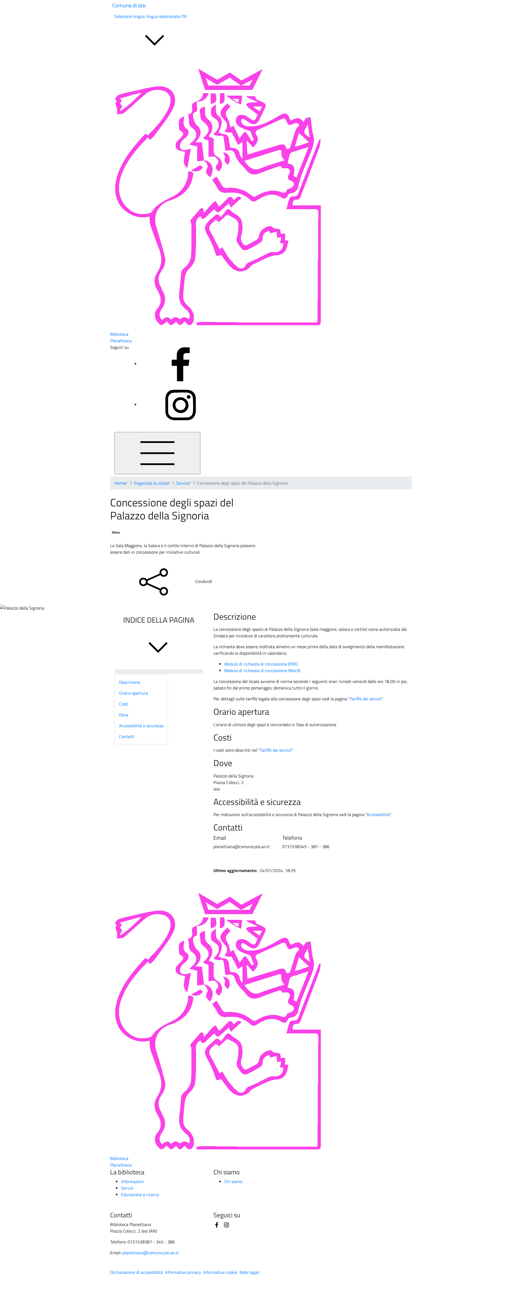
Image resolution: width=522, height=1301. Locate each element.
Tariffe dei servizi (365, 698)
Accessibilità (378, 814)
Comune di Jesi (129, 5)
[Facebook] (180, 363)
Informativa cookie (220, 1272)
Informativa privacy (183, 1272)
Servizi (182, 483)
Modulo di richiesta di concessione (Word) (262, 670)
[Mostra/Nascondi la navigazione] (157, 453)
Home (119, 483)
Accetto (68, 1297)
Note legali (249, 1272)
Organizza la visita (151, 483)
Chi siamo (233, 1181)
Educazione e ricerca (140, 1194)
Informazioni (132, 1181)
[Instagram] (180, 404)
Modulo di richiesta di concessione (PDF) (261, 664)
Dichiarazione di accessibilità (136, 1272)
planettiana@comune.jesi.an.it (150, 1252)
